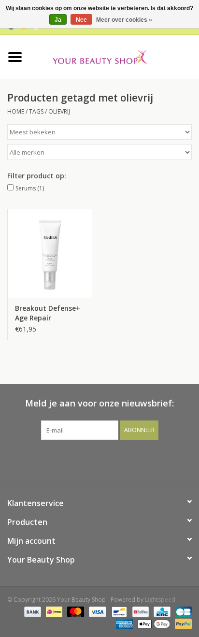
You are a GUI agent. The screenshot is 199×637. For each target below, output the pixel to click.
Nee (81, 19)
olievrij (59, 111)
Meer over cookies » (124, 19)
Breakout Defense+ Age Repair (47, 313)
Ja (58, 19)
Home (15, 111)
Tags (36, 111)
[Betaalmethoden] (32, 612)
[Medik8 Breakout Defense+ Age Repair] (49, 253)
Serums (29, 188)
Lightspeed (160, 599)
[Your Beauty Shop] (114, 55)
